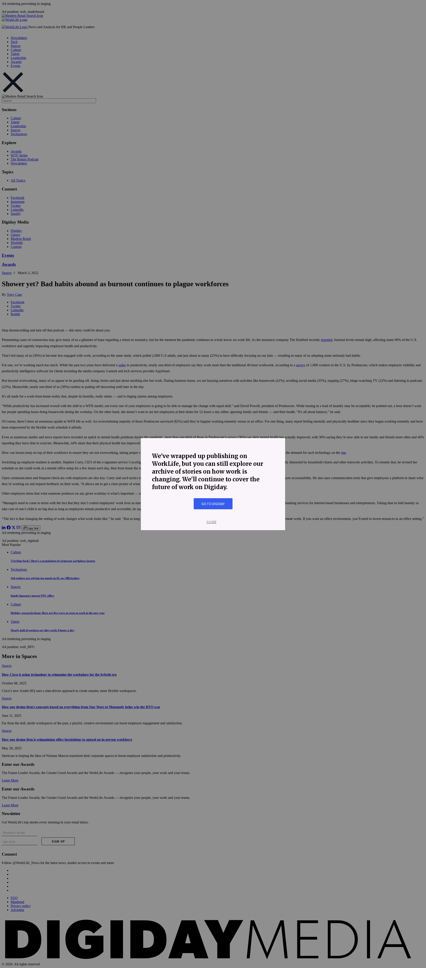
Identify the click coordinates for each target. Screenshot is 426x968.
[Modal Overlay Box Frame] (213, 484)
